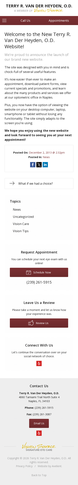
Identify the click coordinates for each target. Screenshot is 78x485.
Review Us (41, 323)
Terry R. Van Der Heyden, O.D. (48, 458)
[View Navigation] (5, 20)
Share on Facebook (32, 164)
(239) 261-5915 (44, 407)
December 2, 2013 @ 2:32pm (47, 152)
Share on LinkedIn (45, 164)
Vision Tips (21, 231)
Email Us (39, 423)
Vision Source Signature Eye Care (39, 446)
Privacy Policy (24, 466)
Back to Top (39, 475)
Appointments (59, 20)
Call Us (25, 20)
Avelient (57, 466)
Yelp (39, 363)
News (46, 157)
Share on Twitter (39, 164)
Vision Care (21, 224)
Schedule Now (42, 272)
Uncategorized (23, 217)
